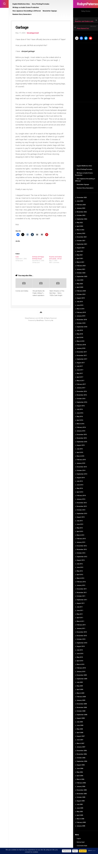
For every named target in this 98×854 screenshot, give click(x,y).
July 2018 (80, 330)
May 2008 (80, 729)
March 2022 (80, 230)
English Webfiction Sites (84, 166)
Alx (52, 320)
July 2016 (80, 409)
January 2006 (81, 786)
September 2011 (82, 599)
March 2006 (80, 779)
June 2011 (80, 610)
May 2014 (80, 488)
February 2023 (81, 204)
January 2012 (81, 585)
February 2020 (81, 291)
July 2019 (80, 301)
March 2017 (80, 380)
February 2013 (81, 538)
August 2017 (81, 362)
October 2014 (81, 470)
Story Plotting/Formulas (84, 169)
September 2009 (82, 679)
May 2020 (80, 283)
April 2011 (80, 617)
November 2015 (82, 438)
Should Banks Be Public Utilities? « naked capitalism (39, 293)
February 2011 (81, 625)
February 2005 (81, 822)
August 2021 (81, 248)
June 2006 (80, 768)
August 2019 (81, 298)
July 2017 (80, 366)
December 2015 (82, 434)
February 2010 (81, 668)
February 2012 (81, 581)
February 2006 (81, 783)
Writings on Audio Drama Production (84, 174)
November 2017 (82, 355)
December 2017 (82, 352)
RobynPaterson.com (85, 4)
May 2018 (80, 334)
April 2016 (80, 420)
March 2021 (80, 262)
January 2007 (81, 747)
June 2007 (80, 740)
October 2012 (81, 553)
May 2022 (80, 222)
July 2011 (80, 607)
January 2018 (81, 348)
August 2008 (81, 718)
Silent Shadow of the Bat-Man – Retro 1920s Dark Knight (56, 293)
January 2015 (81, 463)
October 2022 (81, 215)
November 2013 (82, 506)
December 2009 (82, 675)
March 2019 (80, 309)
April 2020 (80, 287)
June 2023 (80, 201)
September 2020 (82, 276)
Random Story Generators (85, 188)
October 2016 (81, 398)
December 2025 (82, 197)
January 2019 (81, 316)
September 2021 (82, 244)
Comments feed (82, 845)
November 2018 (82, 319)
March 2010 (80, 664)
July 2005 (80, 804)
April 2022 (80, 226)
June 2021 (80, 251)
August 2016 (81, 406)
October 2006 (81, 758)
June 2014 (80, 485)
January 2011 (81, 628)
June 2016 (80, 413)
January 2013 (81, 542)
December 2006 (82, 750)
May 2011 (80, 614)
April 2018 (80, 337)
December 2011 (82, 589)
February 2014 (81, 495)
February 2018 (81, 344)
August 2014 (81, 477)
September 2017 (82, 359)
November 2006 (82, 754)
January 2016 (81, 431)
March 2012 (80, 578)
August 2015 (81, 445)
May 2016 (80, 416)
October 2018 (81, 323)
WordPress (40, 320)
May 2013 (80, 528)
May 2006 (80, 772)
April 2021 (80, 258)
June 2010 (80, 653)
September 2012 (82, 556)
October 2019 (81, 294)
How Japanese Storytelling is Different (85, 180)
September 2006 (82, 761)
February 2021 (81, 265)
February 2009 (81, 696)
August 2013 (81, 517)
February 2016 (81, 427)
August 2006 (81, 765)
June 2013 (80, 524)
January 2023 (81, 208)
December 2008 (82, 704)
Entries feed (80, 842)
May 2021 (80, 255)
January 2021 (81, 269)
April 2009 (80, 689)
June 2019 (80, 305)
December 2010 (82, 632)
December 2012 (82, 546)
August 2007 (81, 736)
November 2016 (82, 395)
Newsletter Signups (83, 184)
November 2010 (82, 635)
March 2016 (80, 423)
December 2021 (82, 237)
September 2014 (82, 474)
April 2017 (80, 377)
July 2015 (80, 449)
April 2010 (80, 660)
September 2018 (82, 327)
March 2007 (80, 743)
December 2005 (82, 790)
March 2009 (80, 693)
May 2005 (80, 811)
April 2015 (80, 452)
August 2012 (81, 560)
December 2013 (82, 502)
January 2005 (81, 826)
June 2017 (80, 370)
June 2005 (80, 808)
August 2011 (81, 603)
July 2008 (80, 722)
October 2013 (81, 510)
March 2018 (80, 341)
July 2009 (80, 682)
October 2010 (81, 639)
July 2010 (80, 650)
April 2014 (80, 492)
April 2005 (80, 815)
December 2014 (82, 467)
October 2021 (81, 240)
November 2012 (82, 549)
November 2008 (82, 707)
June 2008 (80, 725)
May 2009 (80, 686)
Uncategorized (33, 33)
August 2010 (81, 646)
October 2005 (81, 797)
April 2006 (80, 775)
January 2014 (81, 499)
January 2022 (81, 233)
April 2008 (80, 732)
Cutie (17, 257)
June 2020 (80, 280)
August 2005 (81, 801)
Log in (79, 838)
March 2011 (80, 621)
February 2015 (81, 459)
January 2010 (81, 671)
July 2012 (80, 564)
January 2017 (81, 388)
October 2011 (81, 596)
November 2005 (82, 793)
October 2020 (81, 273)
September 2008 (82, 714)
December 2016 (82, 391)
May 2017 (80, 373)
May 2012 (80, 571)
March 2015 (80, 456)
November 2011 (82, 592)
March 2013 (80, 535)
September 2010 (82, 643)
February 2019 (81, 312)
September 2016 (82, 402)
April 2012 (80, 574)
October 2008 (81, 711)
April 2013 (80, 531)
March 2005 (80, 819)
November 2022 (82, 212)
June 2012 (80, 567)
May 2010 (80, 657)
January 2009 (81, 700)
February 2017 (81, 384)
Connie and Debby (22, 291)
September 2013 (82, 513)
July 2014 (80, 481)
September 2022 (82, 219)
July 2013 (80, 520)
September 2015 (82, 441)
